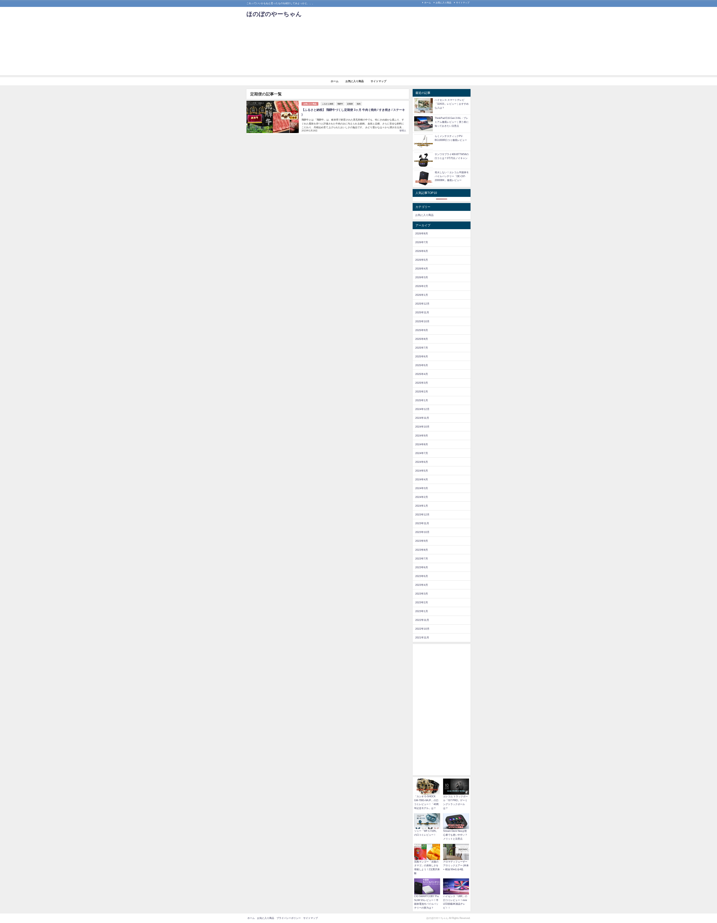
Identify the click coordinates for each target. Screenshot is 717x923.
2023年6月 (421, 567)
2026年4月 (421, 268)
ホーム (427, 2)
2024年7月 (421, 453)
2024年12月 (422, 409)
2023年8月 (421, 549)
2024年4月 (421, 479)
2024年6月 (421, 462)
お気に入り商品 (443, 2)
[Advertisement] (358, 49)
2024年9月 (421, 435)
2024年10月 (422, 426)
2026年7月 (421, 242)
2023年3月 (421, 593)
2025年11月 (422, 312)
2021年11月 (422, 637)
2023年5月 (421, 576)
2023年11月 (422, 523)
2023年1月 (421, 611)
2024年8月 (421, 444)
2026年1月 (421, 295)
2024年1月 (421, 505)
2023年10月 (422, 532)
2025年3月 (421, 382)
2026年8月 (421, 233)
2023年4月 (421, 585)
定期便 (350, 104)
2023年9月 (421, 541)
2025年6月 (421, 356)
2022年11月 (422, 620)
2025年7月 (421, 347)
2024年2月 (421, 497)
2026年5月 (421, 259)
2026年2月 (421, 286)
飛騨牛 (340, 104)
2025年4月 (421, 374)
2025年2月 (421, 391)
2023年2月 (421, 602)
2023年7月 (421, 558)
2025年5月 (421, 365)
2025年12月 (422, 303)
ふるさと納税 (327, 104)
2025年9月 (421, 330)
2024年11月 (422, 418)
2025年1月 (421, 400)
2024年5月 (421, 470)
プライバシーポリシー (289, 918)
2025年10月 (422, 321)
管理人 (402, 131)
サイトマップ (462, 2)
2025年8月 (421, 339)
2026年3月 (421, 277)
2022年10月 (422, 628)
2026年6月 (421, 251)
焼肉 (359, 104)
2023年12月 (422, 514)
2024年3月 (421, 488)
